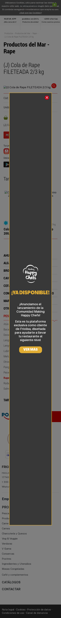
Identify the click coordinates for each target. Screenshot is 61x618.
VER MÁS (30, 349)
